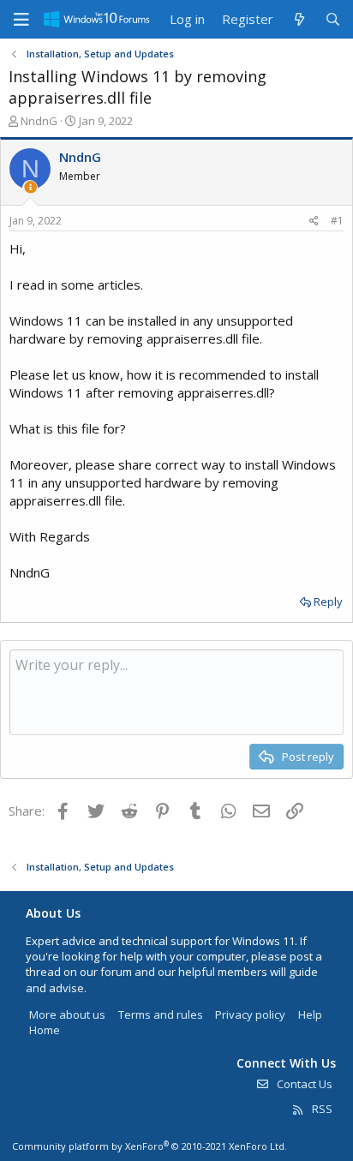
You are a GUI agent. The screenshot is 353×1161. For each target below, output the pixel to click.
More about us (67, 1014)
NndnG (39, 121)
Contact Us (303, 1084)
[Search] (333, 19)
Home (44, 1030)
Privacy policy (250, 1014)
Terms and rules (160, 1014)
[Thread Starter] (30, 187)
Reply (328, 601)
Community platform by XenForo (149, 1146)
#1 (337, 220)
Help (310, 1014)
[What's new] (298, 19)
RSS (320, 1108)
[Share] (314, 221)
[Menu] (21, 20)
